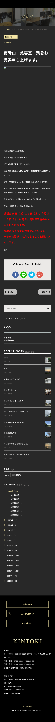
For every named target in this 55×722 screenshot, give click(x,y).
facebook (15, 274)
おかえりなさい (10, 390)
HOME (9, 29)
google (39, 274)
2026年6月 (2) (15, 503)
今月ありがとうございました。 (16, 444)
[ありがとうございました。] (48, 403)
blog (9, 37)
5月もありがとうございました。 (17, 411)
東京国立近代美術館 (12, 379)
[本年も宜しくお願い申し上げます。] (48, 456)
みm (7, 475)
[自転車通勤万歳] (48, 435)
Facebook (27, 623)
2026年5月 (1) (15, 507)
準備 (5, 368)
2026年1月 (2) (15, 515)
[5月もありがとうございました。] (48, 413)
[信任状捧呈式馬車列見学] (48, 424)
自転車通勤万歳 (10, 433)
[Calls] (48, 360)
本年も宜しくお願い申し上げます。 (18, 454)
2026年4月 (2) (15, 511)
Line (23, 274)
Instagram (27, 604)
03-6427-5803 (10, 657)
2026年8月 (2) (15, 495)
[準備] (48, 370)
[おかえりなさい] (48, 392)
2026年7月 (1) (15, 499)
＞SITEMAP (27, 707)
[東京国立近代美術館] (48, 381)
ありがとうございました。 (14, 401)
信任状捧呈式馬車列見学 (14, 422)
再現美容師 (16, 475)
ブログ (16, 29)
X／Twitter (27, 613)
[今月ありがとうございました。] (48, 446)
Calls (6, 358)
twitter (31, 274)
